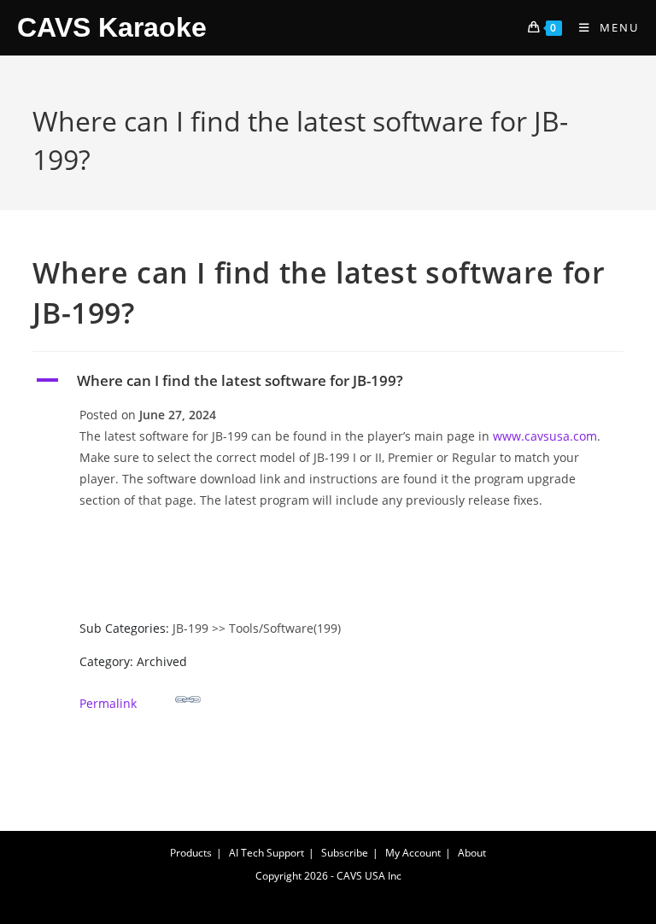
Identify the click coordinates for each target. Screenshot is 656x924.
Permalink (108, 703)
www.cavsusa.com (545, 436)
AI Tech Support (266, 852)
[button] (327, 380)
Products (191, 852)
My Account (413, 852)
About (472, 852)
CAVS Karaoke (112, 27)
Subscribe (344, 852)
